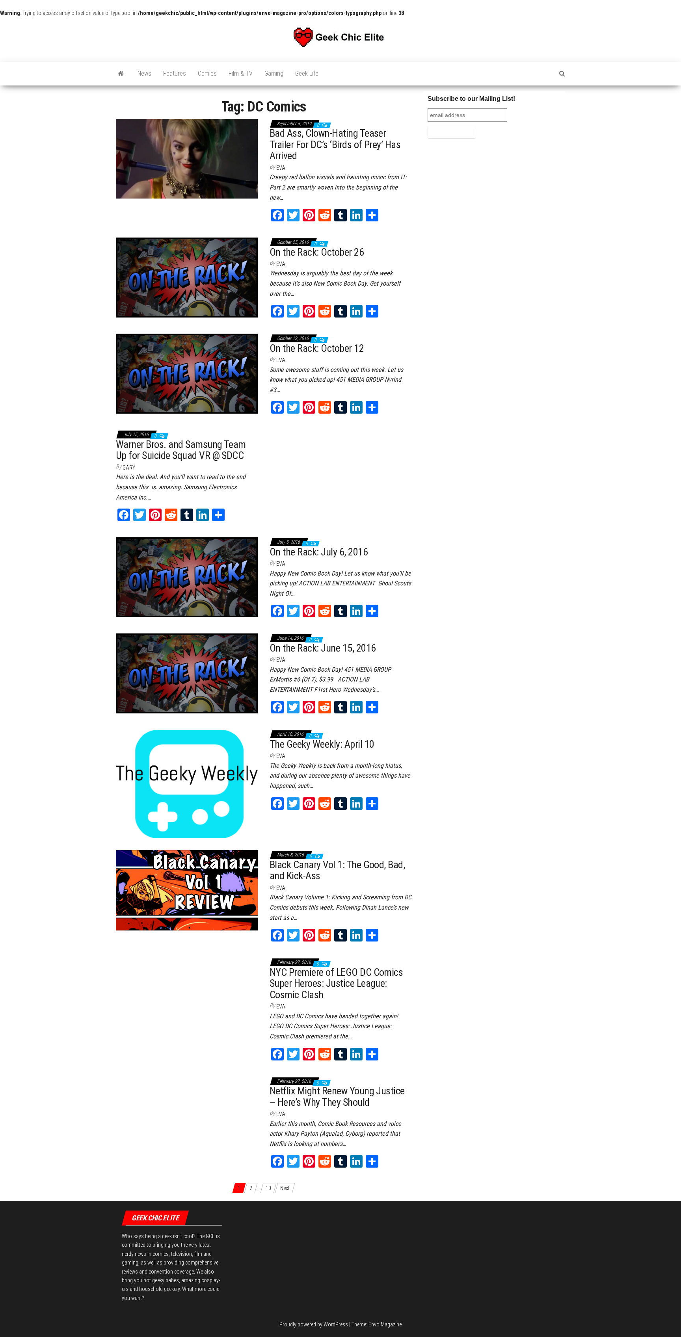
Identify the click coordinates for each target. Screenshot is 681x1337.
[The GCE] (121, 73)
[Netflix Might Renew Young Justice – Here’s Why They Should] (184, 1081)
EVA (280, 168)
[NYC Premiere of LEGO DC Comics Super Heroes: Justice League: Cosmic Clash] (187, 966)
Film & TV (241, 73)
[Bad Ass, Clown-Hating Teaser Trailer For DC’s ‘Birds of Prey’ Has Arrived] (187, 158)
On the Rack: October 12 (317, 348)
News (144, 73)
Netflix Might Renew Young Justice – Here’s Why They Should (337, 1096)
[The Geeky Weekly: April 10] (187, 783)
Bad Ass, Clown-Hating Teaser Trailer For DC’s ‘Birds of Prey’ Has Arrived (335, 144)
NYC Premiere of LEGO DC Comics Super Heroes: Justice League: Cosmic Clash (336, 983)
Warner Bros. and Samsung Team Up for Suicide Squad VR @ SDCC (181, 450)
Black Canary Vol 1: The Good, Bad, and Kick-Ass (337, 870)
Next (285, 1188)
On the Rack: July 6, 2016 (319, 552)
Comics (207, 73)
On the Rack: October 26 (317, 252)
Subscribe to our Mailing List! (471, 98)
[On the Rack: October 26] (187, 277)
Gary (129, 467)
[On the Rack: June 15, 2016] (187, 673)
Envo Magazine (385, 1324)
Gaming (273, 73)
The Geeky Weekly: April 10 (322, 744)
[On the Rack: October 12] (187, 373)
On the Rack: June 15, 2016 (323, 648)
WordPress (336, 1324)
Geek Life (306, 73)
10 (268, 1188)
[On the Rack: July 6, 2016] (187, 577)
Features (174, 73)
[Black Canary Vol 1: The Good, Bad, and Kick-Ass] (187, 890)
